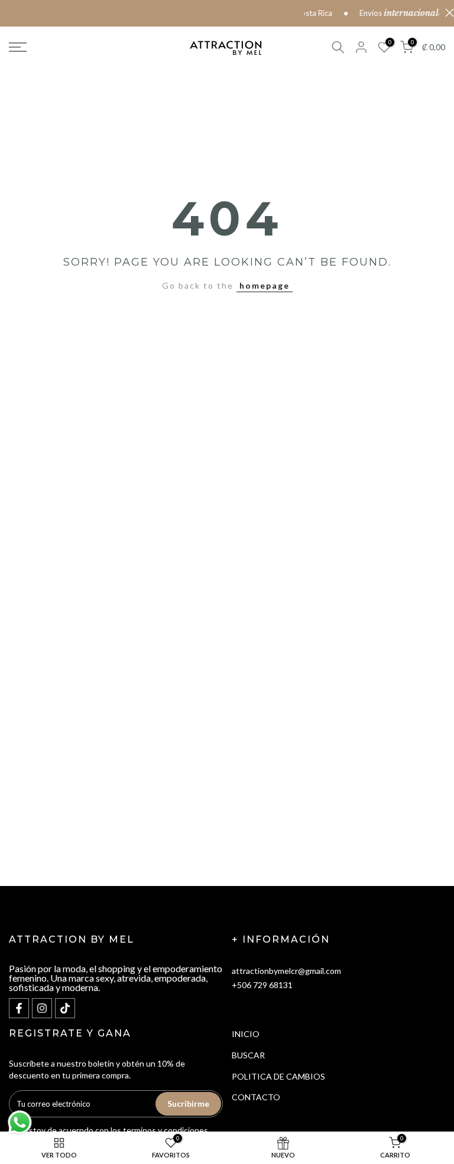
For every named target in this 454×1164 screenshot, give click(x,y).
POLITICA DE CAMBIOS (278, 1076)
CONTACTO (256, 1097)
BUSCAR (248, 1055)
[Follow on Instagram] (42, 1008)
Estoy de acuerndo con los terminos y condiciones (116, 1130)
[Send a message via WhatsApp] (20, 1122)
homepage (264, 285)
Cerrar (446, 12)
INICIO (246, 1034)
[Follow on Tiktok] (65, 1008)
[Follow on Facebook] (19, 1008)
